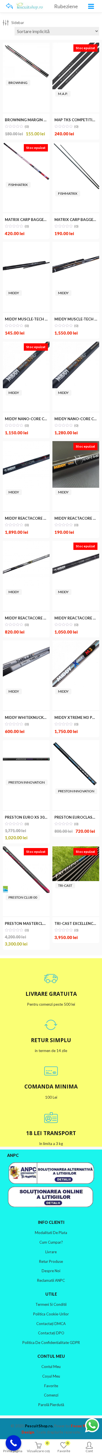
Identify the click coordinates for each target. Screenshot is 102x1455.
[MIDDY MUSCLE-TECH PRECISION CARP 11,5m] (75, 245)
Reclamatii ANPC (51, 1280)
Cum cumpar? (51, 1242)
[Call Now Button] (13, 1443)
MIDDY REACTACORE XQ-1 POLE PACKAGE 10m (47, 618)
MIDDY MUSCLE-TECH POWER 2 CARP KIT (42, 319)
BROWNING (17, 83)
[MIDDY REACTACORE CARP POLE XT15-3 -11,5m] (26, 445)
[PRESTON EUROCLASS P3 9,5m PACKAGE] (75, 744)
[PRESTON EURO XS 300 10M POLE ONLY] (26, 744)
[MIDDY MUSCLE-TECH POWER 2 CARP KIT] (26, 245)
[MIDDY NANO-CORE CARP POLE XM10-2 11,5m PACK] (75, 345)
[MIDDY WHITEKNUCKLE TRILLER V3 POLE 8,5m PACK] (26, 644)
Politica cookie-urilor (51, 1314)
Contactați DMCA (51, 1323)
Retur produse (51, 1261)
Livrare (51, 1252)
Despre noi (51, 1270)
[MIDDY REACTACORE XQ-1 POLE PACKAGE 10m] (26, 544)
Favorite (51, 1386)
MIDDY (13, 293)
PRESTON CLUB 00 (22, 897)
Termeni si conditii (51, 1304)
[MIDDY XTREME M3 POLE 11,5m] (75, 644)
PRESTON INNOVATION (26, 782)
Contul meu (51, 1366)
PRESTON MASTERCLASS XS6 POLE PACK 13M (46, 923)
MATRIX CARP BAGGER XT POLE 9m (37, 219)
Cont (89, 1451)
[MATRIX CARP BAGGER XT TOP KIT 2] (75, 146)
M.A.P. (63, 94)
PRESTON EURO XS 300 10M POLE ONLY (40, 817)
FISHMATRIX (18, 185)
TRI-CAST (65, 885)
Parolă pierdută (51, 1404)
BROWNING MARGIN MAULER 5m (35, 120)
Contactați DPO (51, 1333)
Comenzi (51, 1395)
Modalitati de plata (51, 1232)
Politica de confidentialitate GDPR (51, 1342)
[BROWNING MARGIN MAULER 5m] (26, 46)
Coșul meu (51, 1376)
